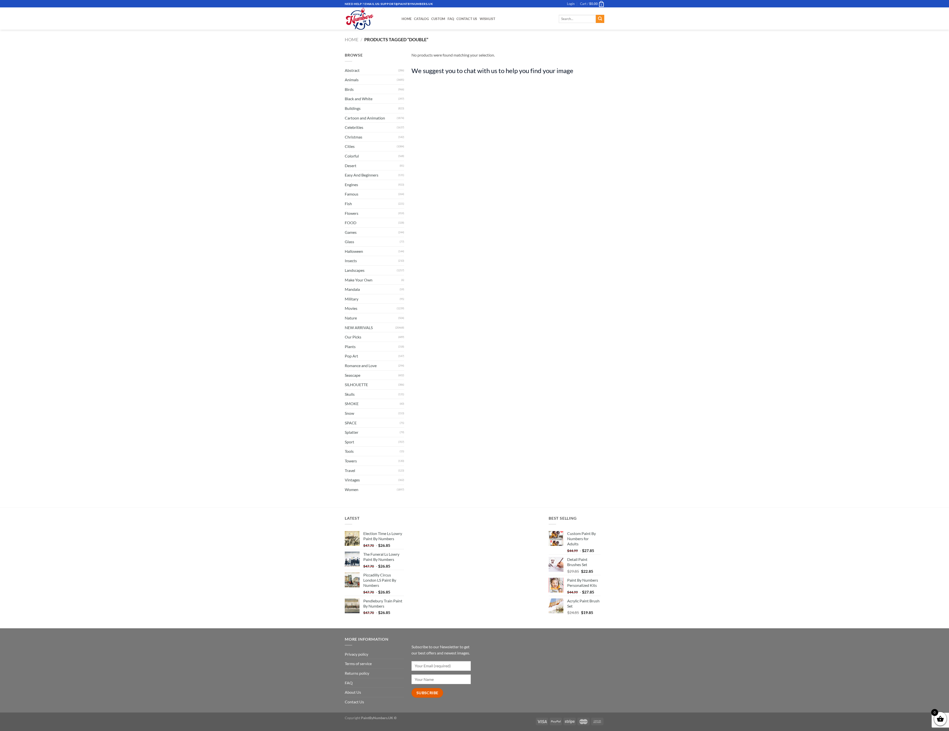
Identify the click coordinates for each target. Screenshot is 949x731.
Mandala (352, 289)
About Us (353, 692)
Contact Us (466, 19)
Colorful (352, 156)
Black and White (358, 98)
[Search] (600, 19)
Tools (349, 451)
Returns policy (357, 673)
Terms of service (358, 663)
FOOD (350, 222)
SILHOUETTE (356, 384)
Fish (348, 203)
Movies (351, 308)
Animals (352, 79)
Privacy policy (356, 654)
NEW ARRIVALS (359, 327)
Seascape (352, 375)
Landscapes (355, 270)
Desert (350, 165)
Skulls (350, 394)
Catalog (421, 19)
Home (406, 19)
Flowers (351, 213)
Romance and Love (361, 365)
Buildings (353, 108)
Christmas (353, 137)
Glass (349, 241)
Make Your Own (358, 279)
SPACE (351, 422)
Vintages (352, 479)
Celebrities (354, 127)
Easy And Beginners (361, 175)
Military (351, 298)
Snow (349, 413)
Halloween (354, 251)
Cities (350, 146)
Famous (351, 194)
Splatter (351, 432)
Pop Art (351, 356)
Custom (438, 19)
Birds (349, 89)
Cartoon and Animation (365, 118)
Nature (351, 318)
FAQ (451, 19)
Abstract (352, 70)
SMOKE (352, 403)
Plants (350, 346)
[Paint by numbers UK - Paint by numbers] (369, 18)
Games (351, 232)
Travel (350, 470)
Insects (351, 260)
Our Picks (353, 337)
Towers (351, 460)
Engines (351, 184)
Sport (349, 441)
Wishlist (487, 19)
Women (351, 489)
